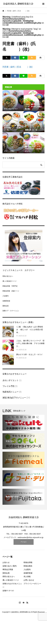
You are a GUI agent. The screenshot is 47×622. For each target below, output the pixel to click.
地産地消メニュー (11, 392)
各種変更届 (6, 301)
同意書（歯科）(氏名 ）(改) (17, 67)
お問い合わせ (29, 580)
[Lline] (23, 58)
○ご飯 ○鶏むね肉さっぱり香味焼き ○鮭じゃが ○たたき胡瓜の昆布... (29, 329)
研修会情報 (28, 562)
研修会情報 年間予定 (10, 286)
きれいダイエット (11, 380)
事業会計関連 (8, 569)
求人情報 (27, 577)
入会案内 (6, 296)
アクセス (24, 542)
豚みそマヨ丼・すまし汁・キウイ (29, 354)
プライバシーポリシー (32, 584)
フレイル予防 (9, 386)
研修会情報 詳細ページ (11, 291)
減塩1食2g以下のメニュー (14, 398)
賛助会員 (6, 306)
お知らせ (6, 562)
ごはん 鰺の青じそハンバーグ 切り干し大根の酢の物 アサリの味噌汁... (30, 343)
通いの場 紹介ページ (9, 281)
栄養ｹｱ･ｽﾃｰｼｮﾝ (8, 591)
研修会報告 (28, 566)
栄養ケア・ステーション (11, 311)
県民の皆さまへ (8, 276)
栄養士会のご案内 (10, 566)
